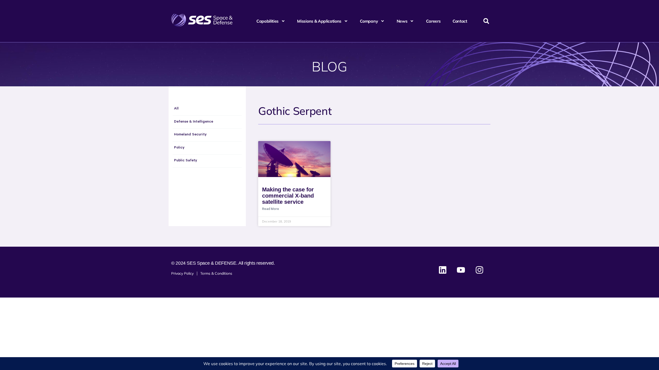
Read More (270, 209)
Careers (433, 21)
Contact (460, 21)
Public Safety (185, 161)
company (369, 21)
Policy (179, 148)
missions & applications (319, 21)
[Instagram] (479, 270)
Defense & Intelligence (193, 122)
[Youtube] (461, 270)
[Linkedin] (442, 270)
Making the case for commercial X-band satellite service (288, 195)
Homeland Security (190, 135)
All (176, 109)
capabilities (267, 21)
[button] (486, 21)
